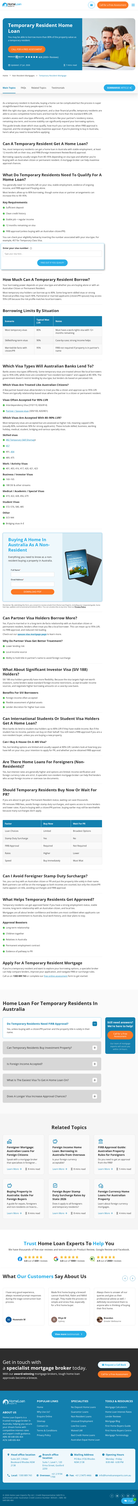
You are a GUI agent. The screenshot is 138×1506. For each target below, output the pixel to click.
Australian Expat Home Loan (85, 1439)
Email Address (17, 580)
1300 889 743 (21, 1475)
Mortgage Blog (112, 1421)
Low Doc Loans (78, 1425)
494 (12, 451)
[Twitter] (123, 1496)
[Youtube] (117, 1496)
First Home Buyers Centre (118, 1430)
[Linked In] (133, 1496)
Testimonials (58, 87)
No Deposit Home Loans (83, 1407)
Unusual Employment (82, 1421)
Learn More (13, 1169)
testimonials (67, 1334)
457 (8, 445)
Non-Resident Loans (81, 1416)
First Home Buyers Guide (118, 1425)
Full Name (15, 570)
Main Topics (9, 87)
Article (118, 87)
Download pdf (33, 592)
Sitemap (41, 1421)
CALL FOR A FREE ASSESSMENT (26, 49)
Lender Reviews (113, 1416)
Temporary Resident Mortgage (52, 75)
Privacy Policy (44, 1435)
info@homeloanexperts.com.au (115, 1475)
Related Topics (38, 87)
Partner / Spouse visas (17, 411)
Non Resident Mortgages (23, 75)
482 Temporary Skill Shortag (20, 439)
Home (5, 75)
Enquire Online (44, 1416)
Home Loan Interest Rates (118, 1411)
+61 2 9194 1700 (51, 1475)
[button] (133, 5)
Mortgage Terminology (116, 1435)
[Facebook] (112, 1496)
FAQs (23, 87)
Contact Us (42, 1425)
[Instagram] (128, 1496)
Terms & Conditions (47, 1430)
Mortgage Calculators (116, 1407)
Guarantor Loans (79, 1411)
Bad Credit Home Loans (83, 1435)
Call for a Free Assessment (114, 1374)
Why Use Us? (43, 1411)
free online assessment (56, 976)
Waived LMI (76, 1430)
